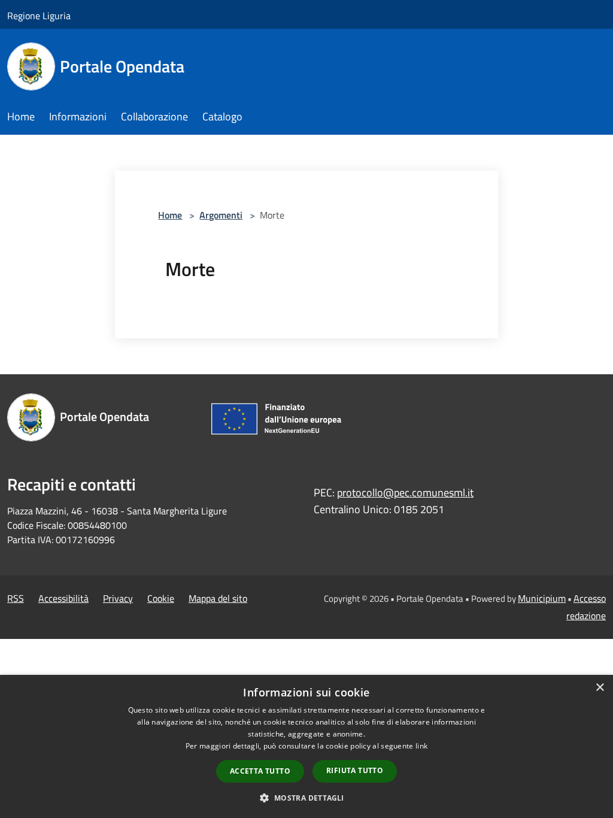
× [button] (599, 687)
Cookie (160, 598)
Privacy (118, 598)
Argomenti (220, 215)
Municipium (542, 598)
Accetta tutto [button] (260, 771)
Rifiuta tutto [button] (354, 770)
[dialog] (306, 746)
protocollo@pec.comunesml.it (405, 492)
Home (170, 215)
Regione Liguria (39, 15)
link (421, 746)
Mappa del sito (218, 598)
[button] (306, 798)
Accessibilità (63, 598)
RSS (15, 598)
